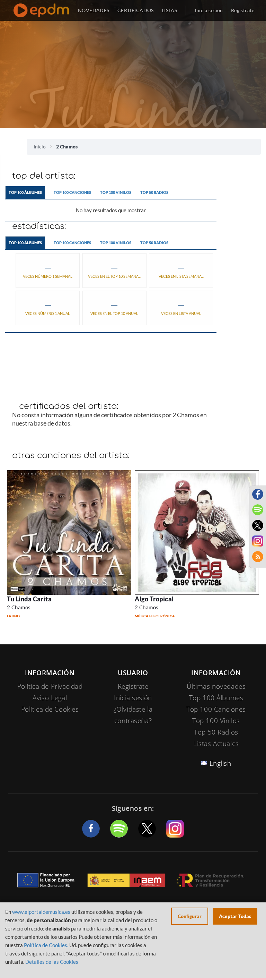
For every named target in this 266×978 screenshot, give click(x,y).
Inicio (40, 146)
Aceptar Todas (235, 916)
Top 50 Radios (154, 192)
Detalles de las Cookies (51, 962)
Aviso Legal (50, 697)
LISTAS (169, 10)
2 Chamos (19, 607)
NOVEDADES (93, 10)
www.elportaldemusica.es (41, 912)
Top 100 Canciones (72, 192)
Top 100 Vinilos (115, 192)
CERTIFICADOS (135, 10)
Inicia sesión (209, 10)
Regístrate (242, 10)
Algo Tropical (154, 599)
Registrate (133, 686)
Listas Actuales (216, 743)
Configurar (190, 916)
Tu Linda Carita (29, 599)
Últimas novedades (216, 686)
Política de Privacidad (50, 686)
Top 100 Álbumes (25, 192)
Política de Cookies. (46, 945)
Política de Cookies (50, 709)
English (220, 763)
